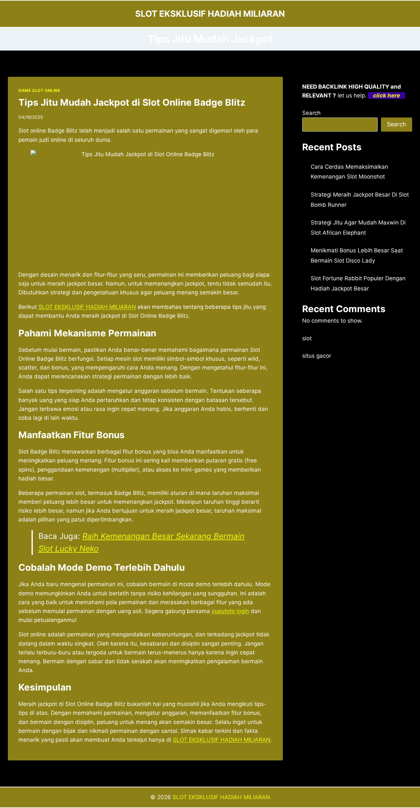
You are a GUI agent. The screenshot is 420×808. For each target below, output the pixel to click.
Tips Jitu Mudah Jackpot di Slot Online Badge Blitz (131, 102)
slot (307, 338)
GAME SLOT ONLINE (39, 90)
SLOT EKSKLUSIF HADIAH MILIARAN (221, 797)
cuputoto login (230, 611)
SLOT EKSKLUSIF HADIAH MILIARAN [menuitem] (87, 307)
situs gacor (316, 355)
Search (311, 113)
